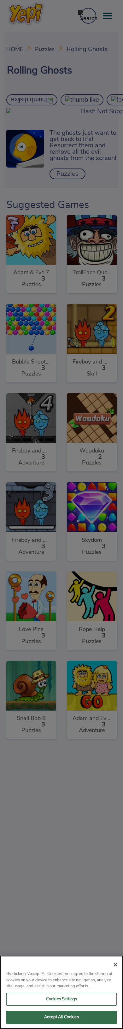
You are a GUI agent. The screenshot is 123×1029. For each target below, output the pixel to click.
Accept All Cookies (61, 1017)
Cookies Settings (61, 999)
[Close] (115, 965)
